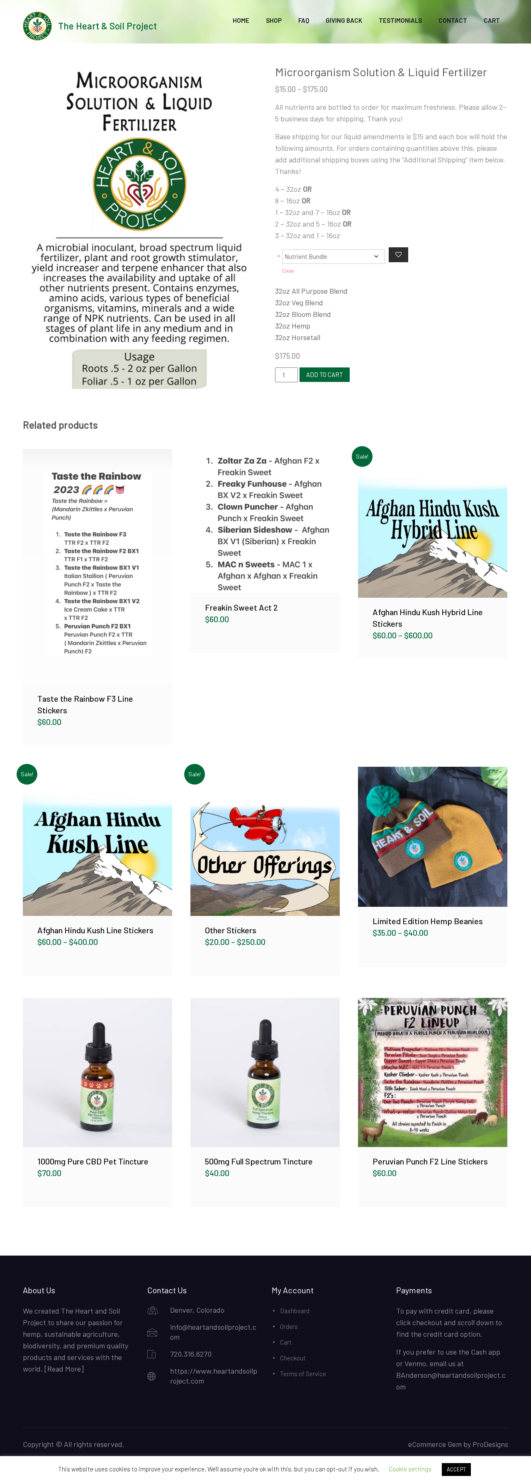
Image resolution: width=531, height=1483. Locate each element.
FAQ (303, 20)
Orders (289, 1326)
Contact (452, 20)
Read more (97, 1072)
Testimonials (400, 20)
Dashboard (294, 1310)
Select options (97, 566)
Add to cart (324, 374)
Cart (492, 20)
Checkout (293, 1358)
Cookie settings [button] (410, 1469)
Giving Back (344, 20)
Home (241, 20)
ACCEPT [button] (456, 1469)
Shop (274, 20)
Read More (64, 1368)
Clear (288, 270)
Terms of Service (303, 1373)
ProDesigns (490, 1444)
